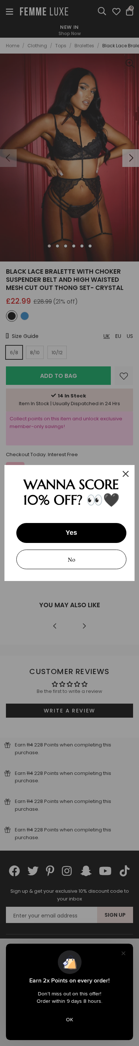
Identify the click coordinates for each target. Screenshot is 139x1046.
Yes (71, 532)
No (71, 559)
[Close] (126, 474)
